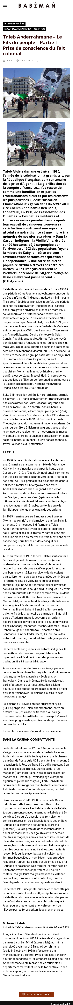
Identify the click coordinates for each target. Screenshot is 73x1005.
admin (9, 60)
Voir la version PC (38, 994)
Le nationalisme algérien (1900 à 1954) (24, 29)
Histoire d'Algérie (14, 24)
